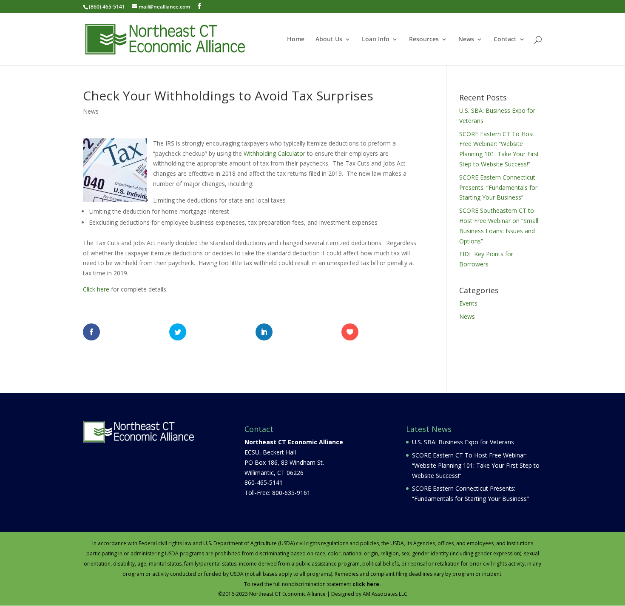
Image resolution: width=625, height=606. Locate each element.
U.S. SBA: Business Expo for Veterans (463, 442)
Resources (424, 39)
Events (468, 303)
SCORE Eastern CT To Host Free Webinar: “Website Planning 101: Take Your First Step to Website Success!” (476, 465)
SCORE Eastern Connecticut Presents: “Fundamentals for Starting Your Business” (498, 187)
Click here (97, 289)
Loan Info (375, 39)
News (466, 39)
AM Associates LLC (385, 593)
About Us (328, 39)
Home (295, 39)
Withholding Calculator (274, 153)
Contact (505, 39)
